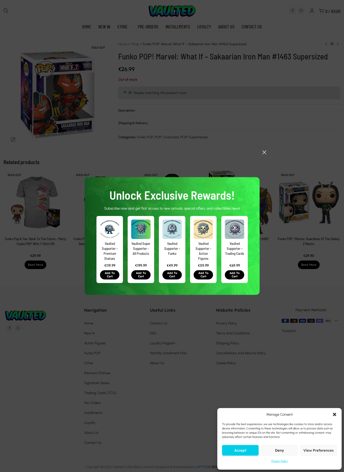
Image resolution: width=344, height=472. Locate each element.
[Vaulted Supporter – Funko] (172, 229)
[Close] (264, 152)
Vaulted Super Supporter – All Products (140, 248)
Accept (240, 450)
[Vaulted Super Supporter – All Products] (141, 229)
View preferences (318, 450)
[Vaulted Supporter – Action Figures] (203, 229)
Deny (279, 450)
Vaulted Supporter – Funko (172, 248)
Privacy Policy (279, 461)
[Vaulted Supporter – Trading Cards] (234, 229)
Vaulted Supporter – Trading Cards (234, 248)
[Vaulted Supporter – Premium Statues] (109, 229)
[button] (109, 274)
